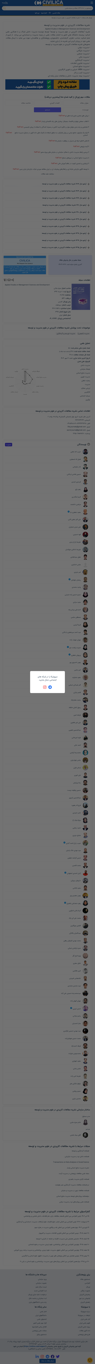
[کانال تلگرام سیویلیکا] (50, 687)
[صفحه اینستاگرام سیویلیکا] (45, 687)
